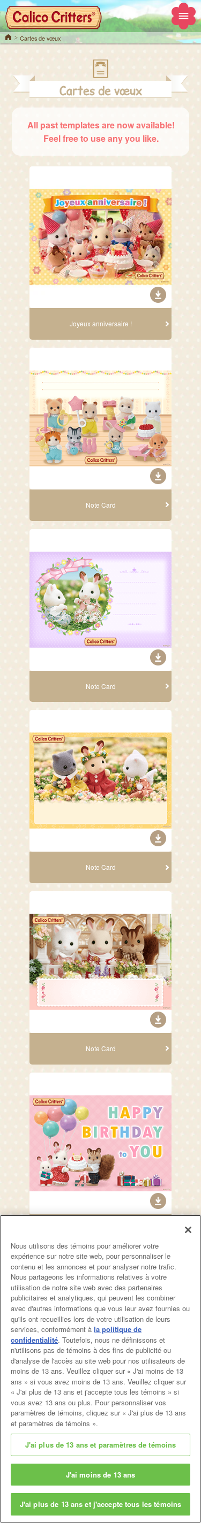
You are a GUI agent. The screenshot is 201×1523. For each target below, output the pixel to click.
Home (8, 37)
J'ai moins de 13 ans (101, 1475)
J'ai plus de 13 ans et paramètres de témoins (100, 1445)
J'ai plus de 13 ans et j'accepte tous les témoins (100, 1504)
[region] (100, 1369)
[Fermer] (188, 1230)
